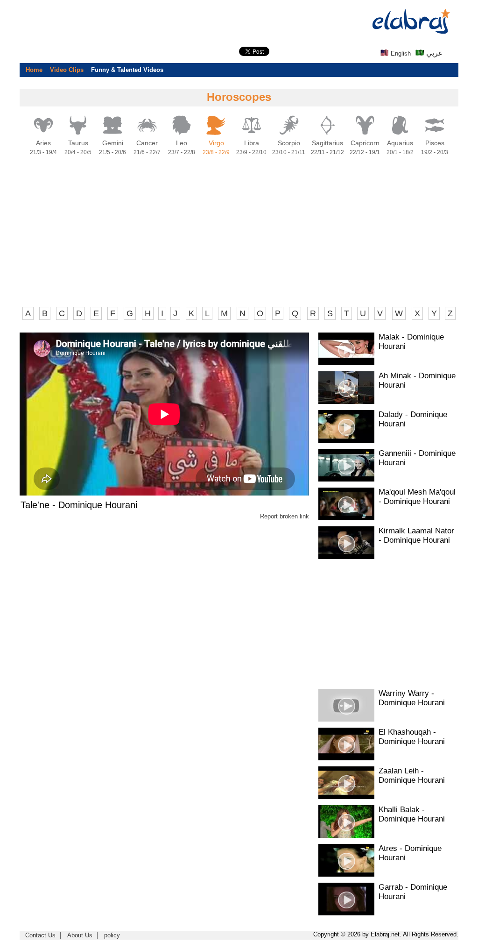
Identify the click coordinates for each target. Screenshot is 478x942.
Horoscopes (239, 97)
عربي (433, 53)
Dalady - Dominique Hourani (413, 419)
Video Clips (67, 69)
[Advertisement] (239, 235)
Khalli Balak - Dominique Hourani (412, 814)
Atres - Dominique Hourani (410, 853)
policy (112, 935)
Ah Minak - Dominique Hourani (417, 380)
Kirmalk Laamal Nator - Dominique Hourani (416, 535)
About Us (79, 935)
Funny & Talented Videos (127, 69)
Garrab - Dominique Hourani (413, 892)
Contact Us (40, 935)
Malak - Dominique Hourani (411, 342)
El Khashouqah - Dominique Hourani (412, 737)
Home (34, 69)
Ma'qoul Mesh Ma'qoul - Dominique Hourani (417, 497)
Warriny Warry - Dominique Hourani (412, 698)
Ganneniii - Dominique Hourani (417, 458)
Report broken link (284, 516)
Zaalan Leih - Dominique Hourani (412, 775)
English (400, 53)
